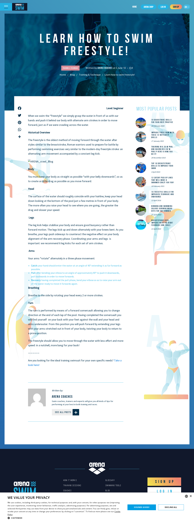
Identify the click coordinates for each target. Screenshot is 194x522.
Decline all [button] (171, 507)
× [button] (190, 496)
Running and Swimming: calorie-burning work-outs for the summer (162, 208)
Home (134, 6)
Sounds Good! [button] (141, 507)
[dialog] (97, 507)
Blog (72, 74)
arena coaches (105, 68)
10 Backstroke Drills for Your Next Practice (162, 121)
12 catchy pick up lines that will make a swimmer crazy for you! (162, 180)
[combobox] (186, 496)
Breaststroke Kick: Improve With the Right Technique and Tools (162, 222)
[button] (65, 518)
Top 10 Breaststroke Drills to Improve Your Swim (162, 165)
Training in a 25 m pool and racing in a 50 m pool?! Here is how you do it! (162, 150)
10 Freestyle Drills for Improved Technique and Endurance (162, 194)
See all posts (63, 412)
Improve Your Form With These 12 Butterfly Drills (162, 135)
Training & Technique (90, 74)
